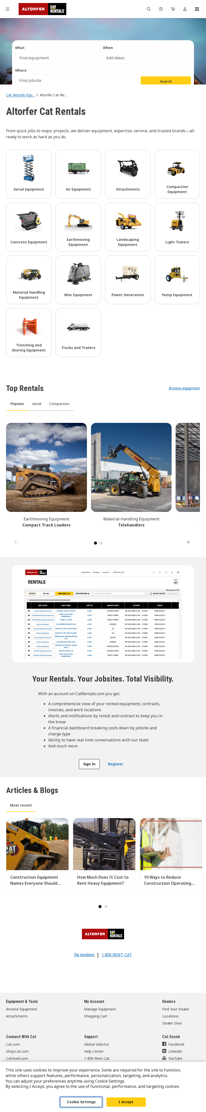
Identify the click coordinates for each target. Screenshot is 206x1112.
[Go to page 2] (100, 543)
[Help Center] (160, 9)
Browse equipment (184, 388)
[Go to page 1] (95, 543)
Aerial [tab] (36, 403)
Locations (170, 1016)
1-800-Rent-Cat (97, 1058)
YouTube (175, 1058)
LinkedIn (175, 1051)
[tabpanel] (103, 481)
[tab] (100, 907)
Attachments (17, 1016)
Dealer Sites (172, 1023)
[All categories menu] (8, 9)
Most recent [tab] (21, 805)
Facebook (176, 1044)
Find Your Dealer (175, 1009)
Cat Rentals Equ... (20, 95)
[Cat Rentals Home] (42, 9)
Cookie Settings (81, 1101)
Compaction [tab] (59, 403)
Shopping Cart (95, 1016)
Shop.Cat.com (17, 1051)
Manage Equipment (100, 1009)
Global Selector (96, 1044)
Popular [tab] (17, 403)
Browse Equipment (21, 1009)
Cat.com (13, 1044)
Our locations (84, 954)
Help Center (94, 1051)
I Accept (126, 1101)
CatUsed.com (17, 1058)
